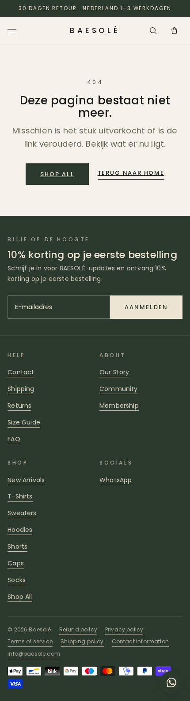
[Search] (153, 30)
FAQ (14, 439)
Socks (17, 580)
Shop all (57, 174)
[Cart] (174, 30)
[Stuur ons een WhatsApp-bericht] (171, 682)
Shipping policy (82, 641)
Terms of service (30, 641)
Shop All (20, 596)
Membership (119, 405)
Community (118, 388)
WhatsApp (115, 480)
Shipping (21, 388)
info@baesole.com (34, 653)
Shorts (17, 546)
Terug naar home (131, 173)
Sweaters (22, 513)
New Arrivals (26, 480)
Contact (21, 372)
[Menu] (13, 30)
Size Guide (24, 422)
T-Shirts (20, 496)
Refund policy (78, 629)
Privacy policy (124, 629)
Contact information (140, 641)
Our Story (114, 372)
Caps (16, 563)
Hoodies (20, 529)
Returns (19, 405)
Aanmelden (146, 307)
